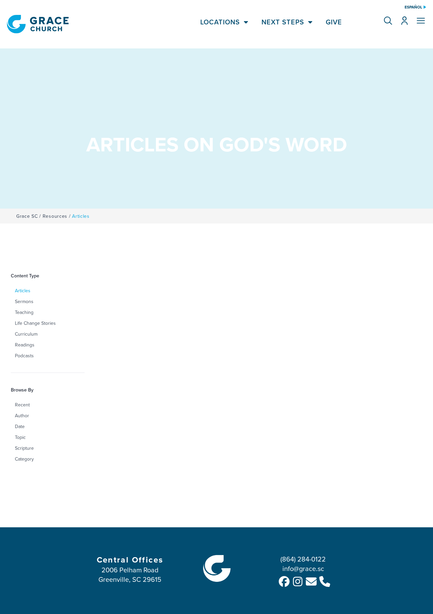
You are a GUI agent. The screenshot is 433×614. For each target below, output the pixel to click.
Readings (25, 344)
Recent (22, 404)
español (413, 7)
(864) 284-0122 (303, 559)
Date (20, 426)
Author (22, 415)
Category (24, 459)
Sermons (24, 301)
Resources (55, 216)
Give (334, 22)
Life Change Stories (35, 323)
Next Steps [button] (282, 22)
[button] (388, 20)
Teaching (24, 312)
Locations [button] (220, 22)
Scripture (24, 448)
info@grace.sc (303, 568)
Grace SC (27, 216)
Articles (22, 290)
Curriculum (26, 334)
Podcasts (24, 355)
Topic (20, 437)
